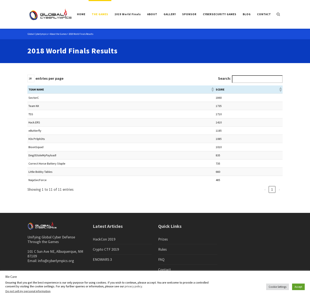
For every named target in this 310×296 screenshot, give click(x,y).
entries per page (49, 78)
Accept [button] (298, 287)
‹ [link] (265, 189)
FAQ (161, 259)
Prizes (163, 239)
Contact (164, 269)
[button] (212, 89)
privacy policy (133, 286)
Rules (162, 249)
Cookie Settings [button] (277, 287)
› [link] (279, 189)
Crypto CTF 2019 (106, 249)
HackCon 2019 (104, 239)
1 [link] (272, 189)
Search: (224, 78)
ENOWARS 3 (102, 259)
